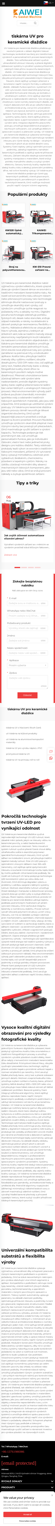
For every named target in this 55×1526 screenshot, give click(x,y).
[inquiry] (51, 751)
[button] (17, 567)
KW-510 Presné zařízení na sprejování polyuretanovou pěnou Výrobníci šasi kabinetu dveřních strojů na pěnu (41, 268)
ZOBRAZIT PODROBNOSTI (13, 215)
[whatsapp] (51, 758)
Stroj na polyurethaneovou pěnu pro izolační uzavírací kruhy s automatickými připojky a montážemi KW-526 (13, 268)
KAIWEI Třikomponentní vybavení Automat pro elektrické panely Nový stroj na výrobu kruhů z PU (42, 232)
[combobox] (27, 665)
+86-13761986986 (12, 1451)
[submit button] (35, 23)
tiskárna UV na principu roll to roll (22, 760)
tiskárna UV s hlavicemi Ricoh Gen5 (23, 727)
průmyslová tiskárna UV (18, 754)
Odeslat (27, 695)
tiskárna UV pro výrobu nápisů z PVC (24, 748)
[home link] (27, 13)
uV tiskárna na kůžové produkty (21, 733)
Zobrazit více (10, 555)
